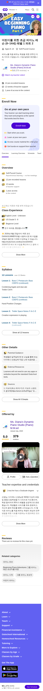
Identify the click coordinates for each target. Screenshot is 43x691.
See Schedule (32, 687)
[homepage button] (5, 9)
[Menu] (37, 9)
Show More (20, 255)
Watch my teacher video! (15, 75)
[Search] (33, 9)
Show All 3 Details (20, 399)
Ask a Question (32, 477)
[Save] (38, 16)
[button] (20, 490)
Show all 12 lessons (20, 333)
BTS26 (31, 2)
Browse (12, 10)
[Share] (33, 16)
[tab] (5, 153)
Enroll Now (21, 126)
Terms (22, 4)
